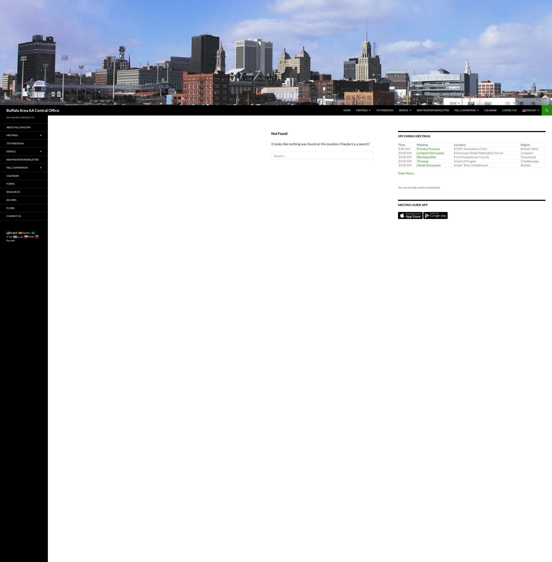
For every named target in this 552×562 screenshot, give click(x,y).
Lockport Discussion (430, 153)
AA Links (11, 199)
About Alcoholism (18, 127)
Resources (13, 191)
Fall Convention (465, 110)
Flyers (10, 208)
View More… (406, 173)
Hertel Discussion (429, 165)
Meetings (362, 110)
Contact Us (509, 110)
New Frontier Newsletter (433, 110)
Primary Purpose (428, 149)
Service (403, 110)
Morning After (426, 157)
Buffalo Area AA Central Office (32, 110)
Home (347, 110)
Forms (10, 183)
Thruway (423, 161)
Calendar (490, 110)
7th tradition (384, 110)
